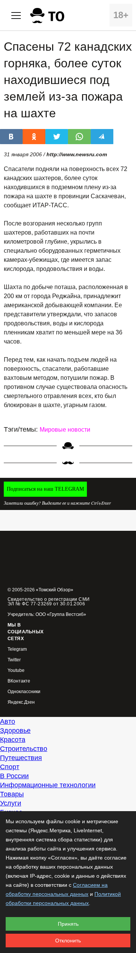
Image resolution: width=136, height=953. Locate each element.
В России (14, 776)
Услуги (10, 803)
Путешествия (21, 758)
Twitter (14, 660)
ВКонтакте (19, 681)
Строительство (23, 748)
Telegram (17, 649)
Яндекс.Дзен (21, 702)
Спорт (9, 767)
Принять (68, 924)
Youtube (16, 670)
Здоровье (15, 730)
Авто (7, 721)
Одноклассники (24, 691)
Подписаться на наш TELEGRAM (45, 489)
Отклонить (68, 940)
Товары (12, 794)
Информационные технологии (48, 785)
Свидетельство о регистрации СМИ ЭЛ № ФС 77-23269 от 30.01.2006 (49, 601)
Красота (12, 739)
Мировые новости (65, 429)
